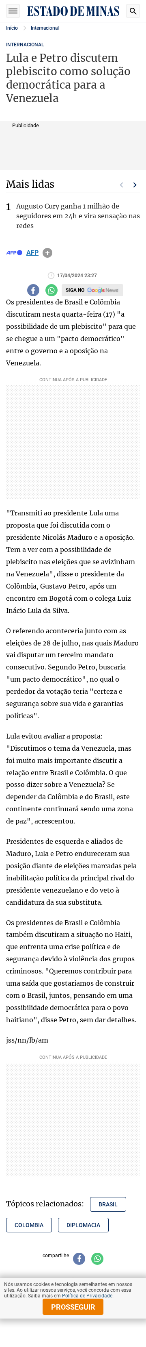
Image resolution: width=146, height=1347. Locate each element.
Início (12, 28)
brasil (108, 1204)
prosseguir (73, 1307)
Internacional (45, 28)
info (47, 253)
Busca (133, 11)
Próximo (135, 185)
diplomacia (83, 1225)
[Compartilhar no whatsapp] (51, 290)
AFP (32, 253)
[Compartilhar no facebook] (33, 290)
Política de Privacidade (87, 1296)
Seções (13, 11)
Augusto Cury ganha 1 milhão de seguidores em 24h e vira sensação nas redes (78, 216)
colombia (29, 1225)
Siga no (75, 290)
